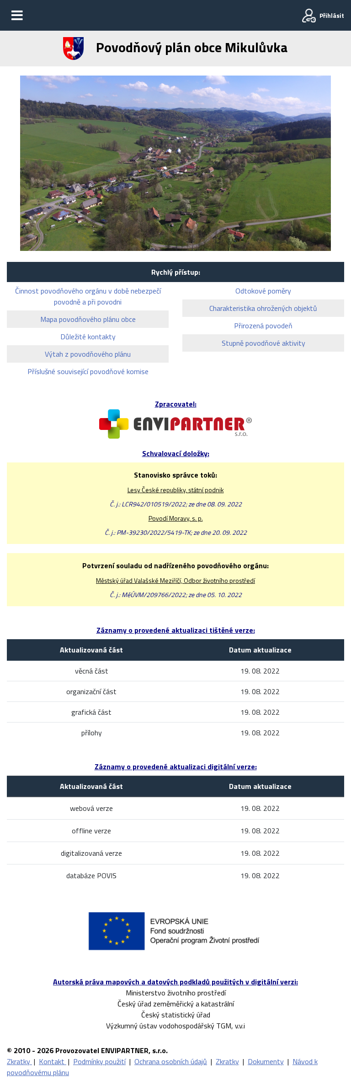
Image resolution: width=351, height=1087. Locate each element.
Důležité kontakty (88, 336)
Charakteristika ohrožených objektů (263, 308)
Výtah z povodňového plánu (88, 353)
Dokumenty (266, 1061)
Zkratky (19, 1061)
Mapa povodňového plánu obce (88, 319)
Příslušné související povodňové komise (88, 371)
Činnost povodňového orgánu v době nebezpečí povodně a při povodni (88, 296)
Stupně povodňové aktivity (263, 342)
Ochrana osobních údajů (170, 1061)
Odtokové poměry (263, 290)
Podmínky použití (99, 1061)
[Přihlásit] (309, 15)
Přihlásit (331, 15)
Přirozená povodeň (263, 325)
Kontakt (52, 1061)
